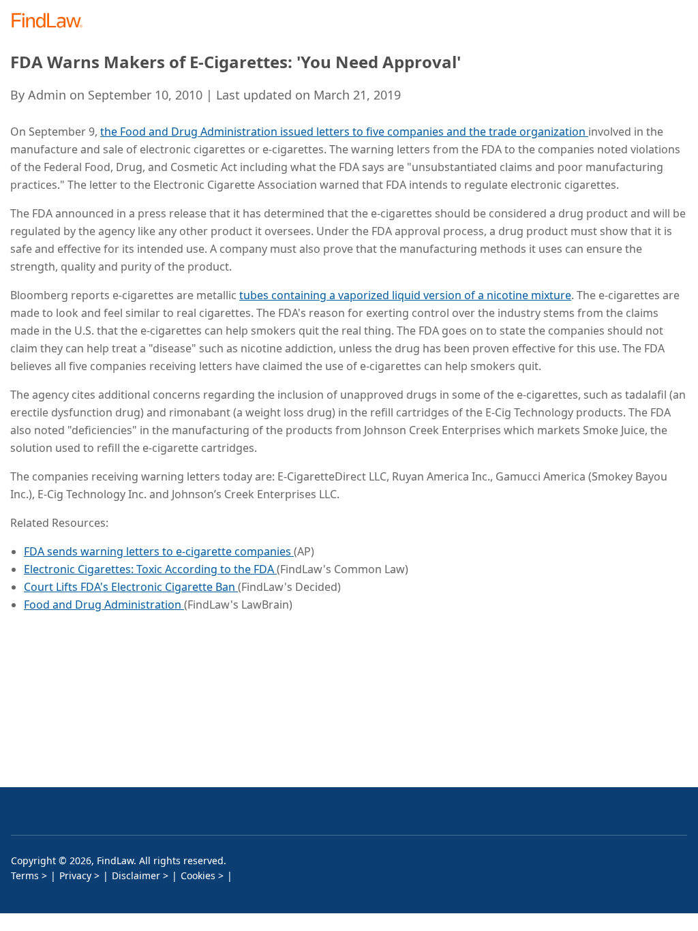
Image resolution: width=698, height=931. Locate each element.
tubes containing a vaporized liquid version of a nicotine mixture (405, 295)
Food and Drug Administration (104, 604)
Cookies (198, 875)
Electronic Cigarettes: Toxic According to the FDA (150, 569)
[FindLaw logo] (51, 21)
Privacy (75, 875)
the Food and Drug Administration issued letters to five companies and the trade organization (344, 131)
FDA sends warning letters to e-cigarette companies (159, 551)
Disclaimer (136, 875)
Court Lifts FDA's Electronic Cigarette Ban (131, 586)
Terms (25, 875)
